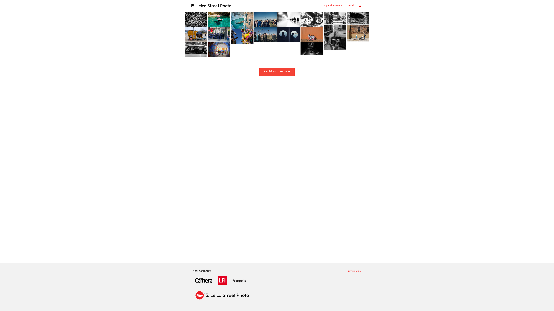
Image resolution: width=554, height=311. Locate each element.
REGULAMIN (354, 272)
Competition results (331, 6)
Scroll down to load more (277, 72)
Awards (351, 6)
